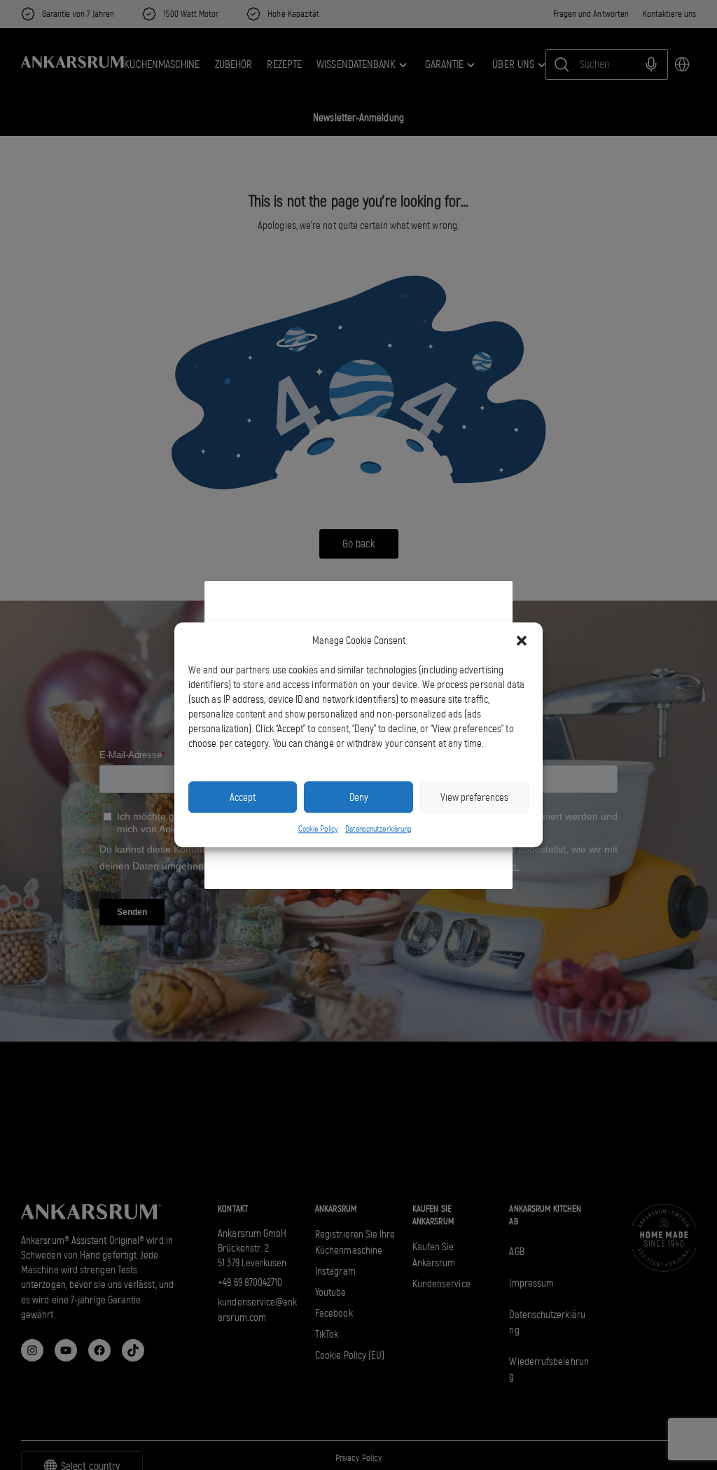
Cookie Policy (318, 829)
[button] (522, 641)
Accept (243, 797)
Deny (358, 797)
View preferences (474, 797)
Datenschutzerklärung (378, 829)
